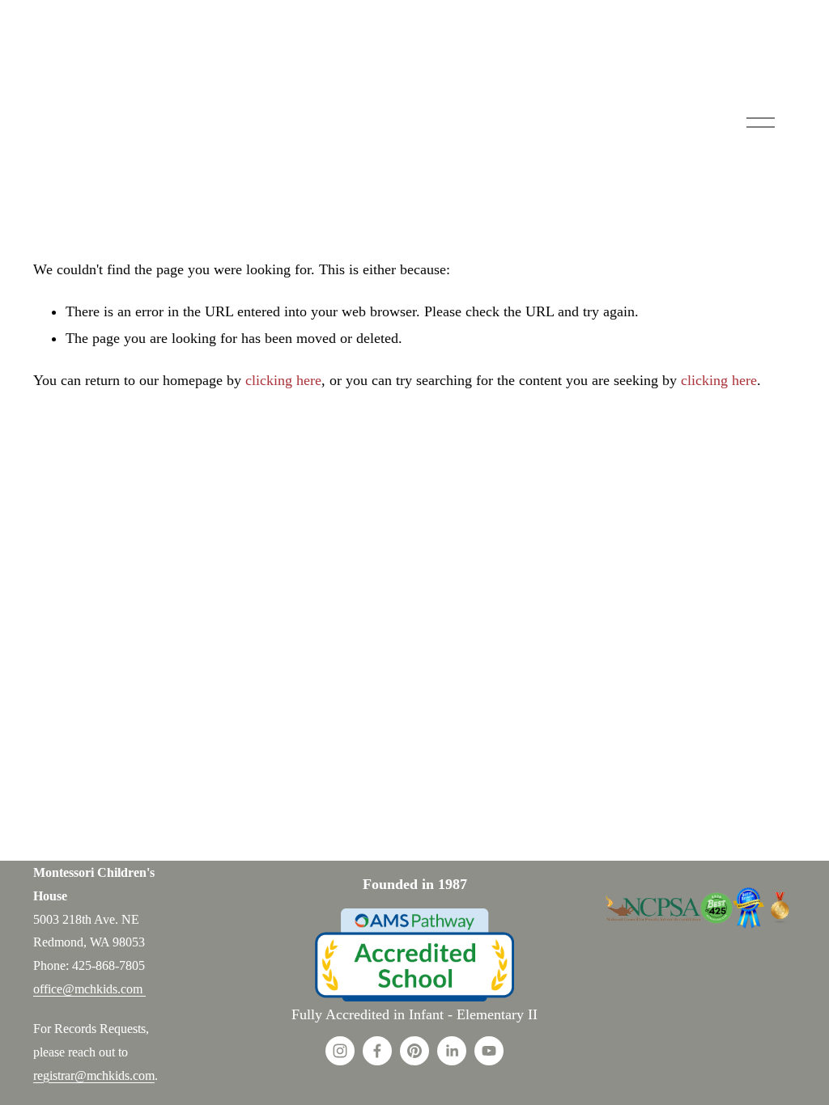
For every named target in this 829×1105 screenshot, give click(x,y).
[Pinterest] (414, 1050)
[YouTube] (489, 1050)
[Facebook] (377, 1050)
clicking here (283, 380)
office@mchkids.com (89, 989)
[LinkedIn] (451, 1050)
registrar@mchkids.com (94, 1075)
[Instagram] (340, 1050)
